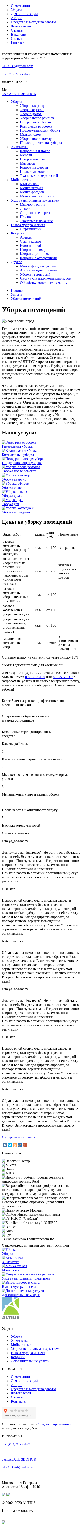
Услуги (16, 10)
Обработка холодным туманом (44, 282)
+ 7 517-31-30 (16, 74)
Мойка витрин (31, 188)
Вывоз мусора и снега (28, 225)
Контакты (18, 43)
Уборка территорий (35, 274)
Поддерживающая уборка (40, 130)
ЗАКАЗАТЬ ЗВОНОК (19, 94)
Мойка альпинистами (37, 196)
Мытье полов (30, 134)
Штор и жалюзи (32, 159)
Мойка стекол (21, 180)
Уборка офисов (32, 110)
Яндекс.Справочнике (55, 1424)
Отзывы (17, 30)
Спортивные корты (35, 213)
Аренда (26, 237)
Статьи (16, 38)
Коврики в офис (32, 245)
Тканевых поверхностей (39, 176)
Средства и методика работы (33, 22)
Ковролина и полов (35, 151)
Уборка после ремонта (37, 118)
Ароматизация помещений (41, 270)
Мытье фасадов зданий (38, 266)
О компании (20, 6)
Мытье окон (29, 184)
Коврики (18, 233)
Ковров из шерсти (34, 167)
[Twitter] (10, 1145)
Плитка (26, 217)
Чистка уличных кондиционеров (45, 278)
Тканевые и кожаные (36, 221)
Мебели (26, 155)
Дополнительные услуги (30, 1361)
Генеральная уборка (35, 122)
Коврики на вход (33, 250)
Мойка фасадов (32, 192)
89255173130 (35, 677)
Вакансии (18, 34)
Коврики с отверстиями (38, 258)
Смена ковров (31, 241)
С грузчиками (31, 229)
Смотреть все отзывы (18, 1137)
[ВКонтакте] (5, 1145)
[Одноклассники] (15, 1145)
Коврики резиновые (35, 254)
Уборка (16, 102)
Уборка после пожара (36, 139)
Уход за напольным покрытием (35, 200)
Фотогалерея (21, 26)
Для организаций (24, 14)
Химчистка (19, 147)
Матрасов (27, 163)
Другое (16, 262)
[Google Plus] (25, 1145)
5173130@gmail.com (17, 66)
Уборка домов (31, 114)
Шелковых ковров (34, 171)
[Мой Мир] (20, 1145)
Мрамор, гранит (32, 204)
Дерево (25, 208)
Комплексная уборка (36, 126)
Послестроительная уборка (41, 143)
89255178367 (63, 677)
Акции (16, 18)
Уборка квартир (32, 106)
